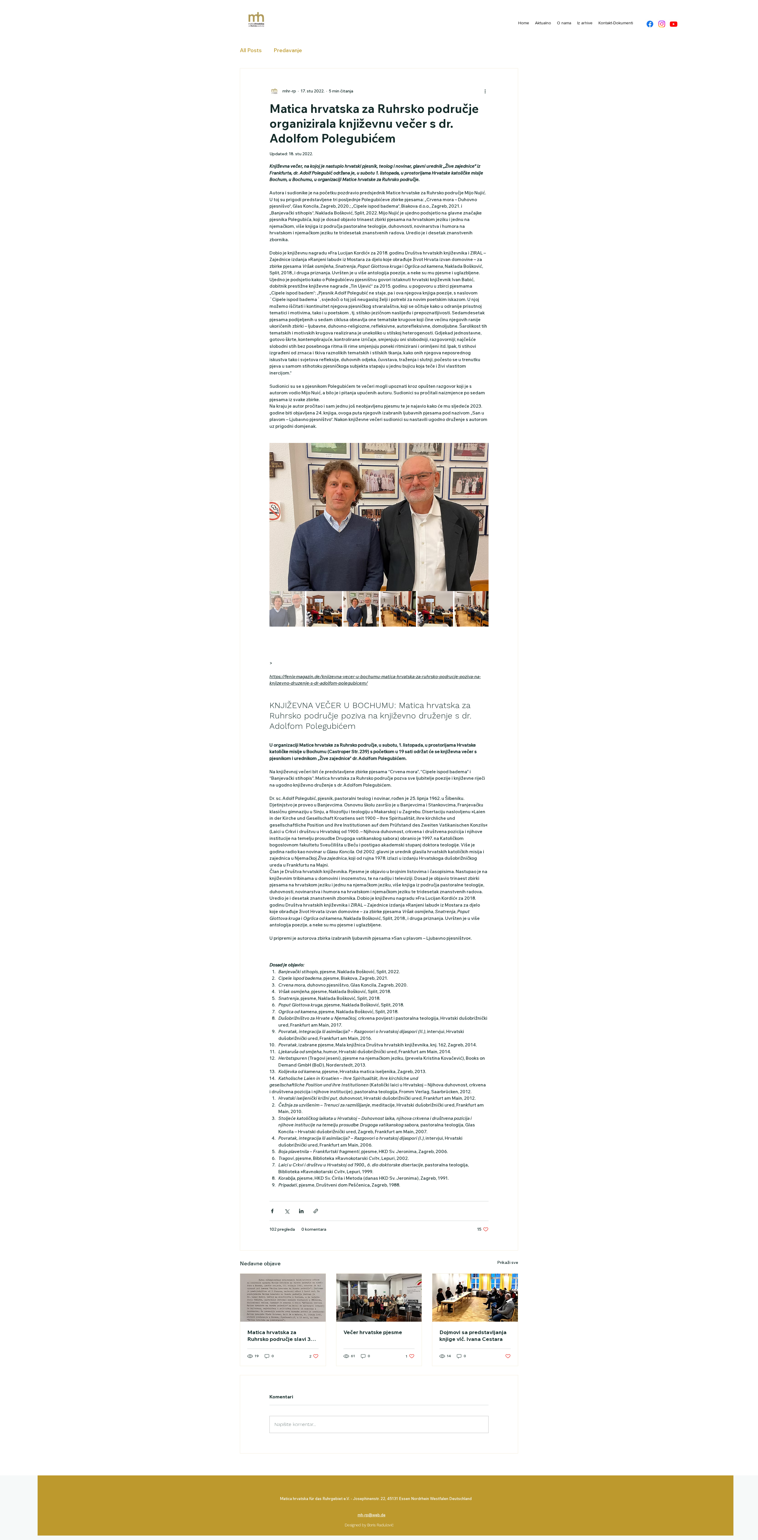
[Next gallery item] (481, 517)
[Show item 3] (361, 609)
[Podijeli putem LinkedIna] (301, 1211)
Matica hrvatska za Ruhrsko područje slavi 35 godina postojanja (280, 1335)
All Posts (251, 50)
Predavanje (288, 50)
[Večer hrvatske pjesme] (379, 1298)
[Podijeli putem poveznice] (316, 1211)
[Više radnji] (485, 91)
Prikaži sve (507, 1262)
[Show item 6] (472, 609)
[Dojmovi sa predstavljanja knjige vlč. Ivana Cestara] (475, 1298)
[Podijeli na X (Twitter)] (287, 1211)
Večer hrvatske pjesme (372, 1332)
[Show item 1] (287, 609)
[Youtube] (673, 24)
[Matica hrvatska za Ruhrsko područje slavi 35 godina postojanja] (283, 1298)
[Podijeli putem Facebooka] (272, 1211)
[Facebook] (649, 24)
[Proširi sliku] (379, 517)
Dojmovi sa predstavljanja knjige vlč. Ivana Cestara (473, 1335)
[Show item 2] (324, 609)
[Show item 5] (435, 609)
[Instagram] (661, 24)
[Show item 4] (398, 609)
